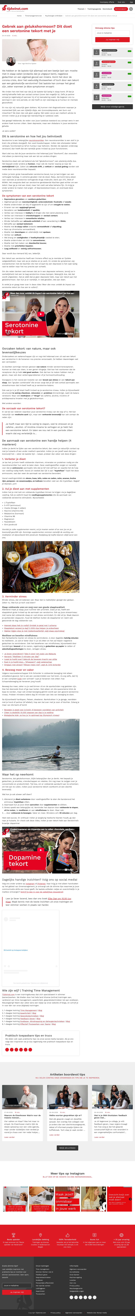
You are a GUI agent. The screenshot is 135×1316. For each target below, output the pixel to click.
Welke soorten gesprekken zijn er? (65, 1115)
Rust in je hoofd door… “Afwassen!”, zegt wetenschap (28, 662)
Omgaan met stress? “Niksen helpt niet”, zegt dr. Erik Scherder (32, 665)
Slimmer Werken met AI (44, 1272)
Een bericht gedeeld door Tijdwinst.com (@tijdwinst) (30, 983)
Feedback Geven (27, 1019)
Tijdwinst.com (8, 994)
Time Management (28, 1010)
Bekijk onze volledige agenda (112, 107)
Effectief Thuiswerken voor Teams (35, 1024)
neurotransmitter (36, 140)
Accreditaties (74, 1272)
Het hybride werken (43, 1286)
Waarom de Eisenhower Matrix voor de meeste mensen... (22, 1116)
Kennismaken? (120, 9)
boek (19, 679)
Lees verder (9, 1137)
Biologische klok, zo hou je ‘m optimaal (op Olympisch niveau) (31, 715)
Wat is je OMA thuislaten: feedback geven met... (110, 1116)
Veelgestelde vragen (77, 1291)
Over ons (121, 2)
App (131, 2)
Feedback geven (41, 1275)
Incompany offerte (107, 2)
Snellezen (39, 1280)
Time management (42, 1269)
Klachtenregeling (76, 1277)
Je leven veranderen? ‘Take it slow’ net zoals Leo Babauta (30, 654)
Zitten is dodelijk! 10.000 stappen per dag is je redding (28, 712)
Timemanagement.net (33, 16)
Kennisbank (107, 9)
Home (19, 16)
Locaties (73, 1280)
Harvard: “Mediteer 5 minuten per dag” (21, 656)
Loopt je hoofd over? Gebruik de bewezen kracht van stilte (30, 659)
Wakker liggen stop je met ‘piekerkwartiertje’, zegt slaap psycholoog (34, 631)
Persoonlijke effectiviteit (45, 1283)
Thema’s (81, 9)
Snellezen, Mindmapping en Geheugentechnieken (42, 1021)
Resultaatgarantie (76, 1288)
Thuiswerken (40, 1294)
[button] (15, 1199)
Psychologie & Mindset (53, 16)
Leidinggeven (40, 1288)
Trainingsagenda (94, 9)
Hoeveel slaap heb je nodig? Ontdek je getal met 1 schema (30, 625)
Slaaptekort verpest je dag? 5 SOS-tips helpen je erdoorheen (31, 628)
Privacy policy (75, 1286)
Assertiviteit (25, 1013)
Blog (40, 1010)
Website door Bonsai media (97, 1313)
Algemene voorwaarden (78, 1269)
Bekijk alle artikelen (67, 1148)
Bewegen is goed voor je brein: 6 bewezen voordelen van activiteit (33, 710)
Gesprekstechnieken (29, 1016)
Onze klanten (74, 1275)
